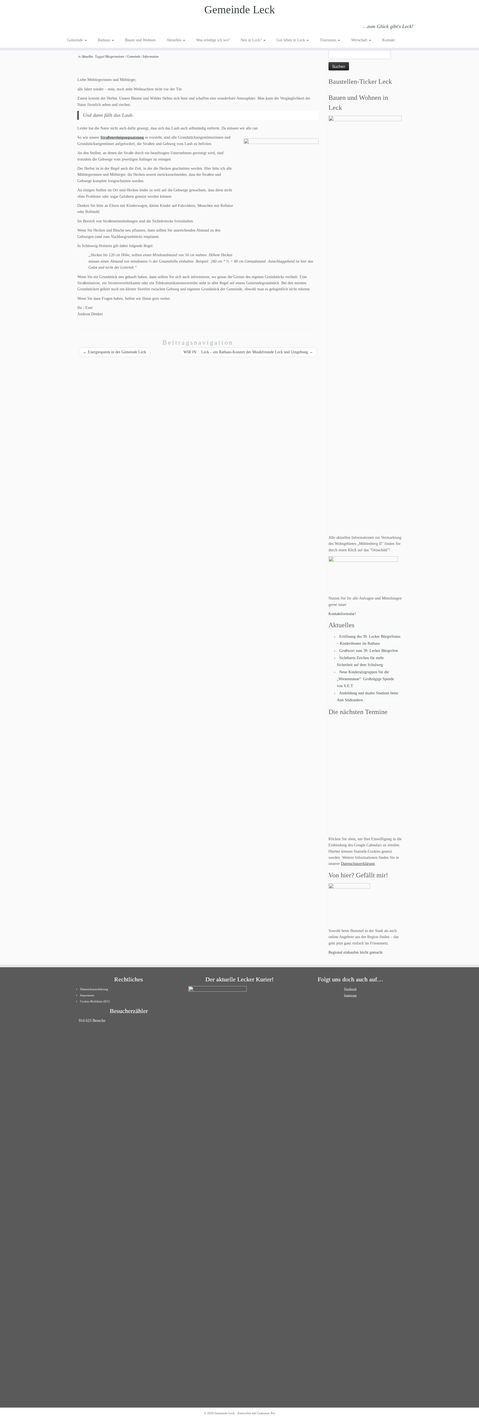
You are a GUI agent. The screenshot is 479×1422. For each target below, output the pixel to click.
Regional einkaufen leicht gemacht (355, 952)
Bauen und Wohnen (140, 40)
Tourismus (328, 40)
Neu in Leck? (252, 40)
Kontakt (388, 40)
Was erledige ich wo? (213, 40)
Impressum (87, 995)
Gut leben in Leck (291, 40)
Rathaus (104, 40)
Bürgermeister (115, 57)
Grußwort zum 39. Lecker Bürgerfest (368, 651)
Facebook (350, 989)
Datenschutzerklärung (358, 864)
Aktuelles (174, 40)
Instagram (350, 995)
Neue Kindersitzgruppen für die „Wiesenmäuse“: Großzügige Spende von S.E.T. (365, 679)
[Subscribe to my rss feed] (71, 27)
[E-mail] (78, 27)
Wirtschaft (359, 40)
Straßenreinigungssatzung (122, 137)
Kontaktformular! (342, 614)
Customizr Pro (266, 1413)
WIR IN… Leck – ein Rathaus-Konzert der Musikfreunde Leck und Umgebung (248, 352)
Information (151, 57)
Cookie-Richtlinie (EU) (95, 1001)
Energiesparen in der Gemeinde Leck (114, 352)
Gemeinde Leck (239, 9)
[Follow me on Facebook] (86, 27)
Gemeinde (75, 40)
